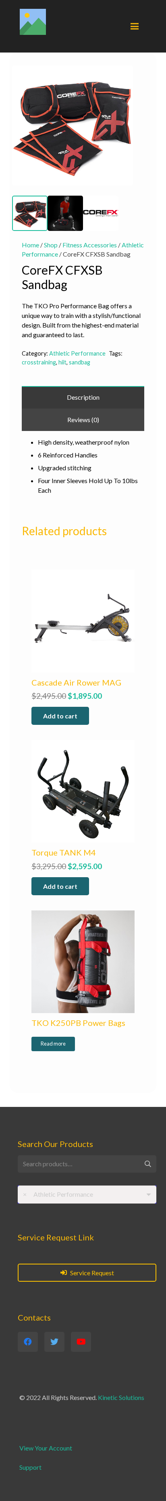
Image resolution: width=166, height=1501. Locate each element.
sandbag (79, 362)
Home (30, 245)
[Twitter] (54, 1342)
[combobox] (87, 1194)
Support (30, 1467)
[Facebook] (28, 1342)
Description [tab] (83, 397)
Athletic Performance (77, 353)
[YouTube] (81, 1342)
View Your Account (45, 1448)
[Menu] (134, 26)
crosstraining (39, 362)
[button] (141, 68)
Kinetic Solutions (121, 1397)
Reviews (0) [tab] (83, 419)
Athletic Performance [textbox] (58, 1194)
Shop (51, 245)
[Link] (32, 22)
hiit (62, 362)
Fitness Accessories (89, 245)
